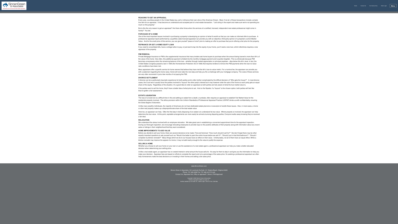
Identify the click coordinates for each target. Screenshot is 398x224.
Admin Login (201, 181)
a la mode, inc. (194, 181)
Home (355, 5)
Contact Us (363, 5)
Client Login (384, 5)
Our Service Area (373, 5)
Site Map (215, 181)
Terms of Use (209, 181)
